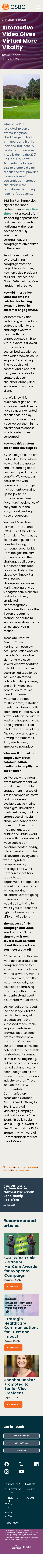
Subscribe (21, 1450)
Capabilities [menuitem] (13, 1484)
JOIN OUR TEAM (21, 1443)
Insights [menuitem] (13, 1497)
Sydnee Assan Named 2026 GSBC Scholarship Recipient (18, 1194)
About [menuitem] (30, 1497)
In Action (7, 1170)
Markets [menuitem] (30, 1484)
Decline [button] (27, 1547)
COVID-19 (10, 1167)
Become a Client (21, 1436)
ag (13, 1170)
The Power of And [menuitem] (12, 1491)
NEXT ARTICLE (12, 1186)
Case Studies (20, 1167)
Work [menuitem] (30, 1489)
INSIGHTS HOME (15, 20)
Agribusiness (32, 1167)
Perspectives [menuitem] (8, 1514)
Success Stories (22, 1170)
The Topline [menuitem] (8, 1504)
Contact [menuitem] (12, 1523)
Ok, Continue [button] (16, 1547)
